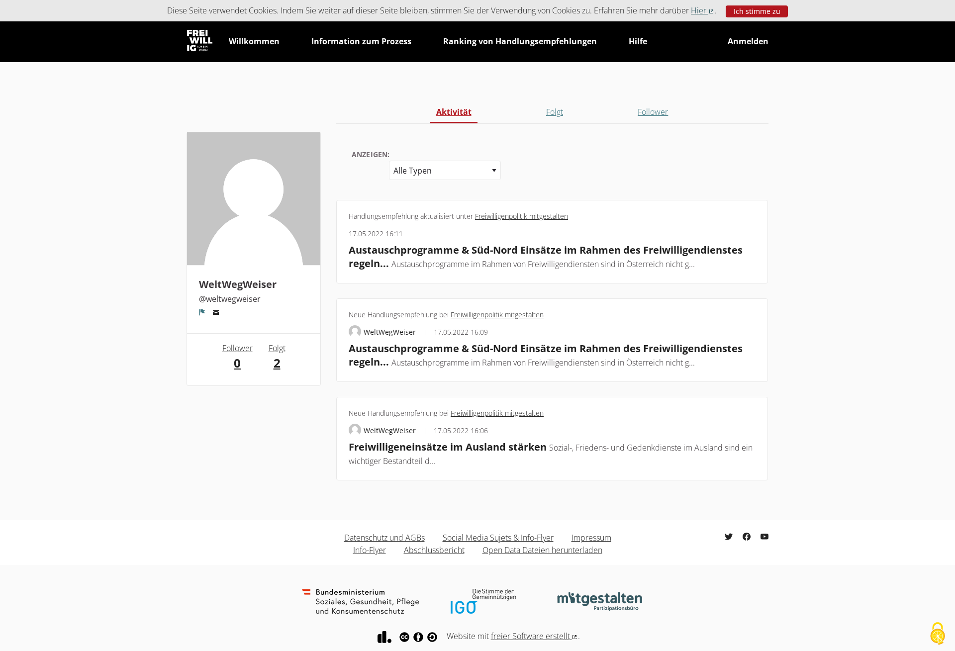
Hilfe (638, 41)
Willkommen (254, 41)
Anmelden (748, 41)
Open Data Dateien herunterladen (542, 550)
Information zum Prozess (361, 41)
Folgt (554, 111)
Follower (653, 111)
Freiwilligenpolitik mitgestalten (521, 216)
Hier (703, 10)
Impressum (591, 537)
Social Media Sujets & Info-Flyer (498, 537)
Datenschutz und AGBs (384, 537)
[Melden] (202, 312)
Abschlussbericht (434, 550)
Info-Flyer (369, 550)
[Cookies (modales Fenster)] (937, 634)
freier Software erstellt (534, 636)
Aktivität (454, 111)
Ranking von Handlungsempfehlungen (520, 41)
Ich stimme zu (757, 11)
